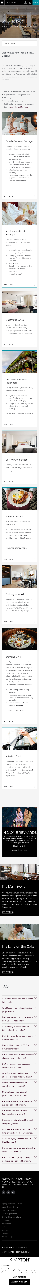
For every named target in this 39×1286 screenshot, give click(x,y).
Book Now (8, 196)
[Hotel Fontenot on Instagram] (13, 1192)
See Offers (7, 912)
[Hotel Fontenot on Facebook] (8, 1192)
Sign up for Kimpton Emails (12, 1203)
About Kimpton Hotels (10, 1207)
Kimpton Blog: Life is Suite (11, 1217)
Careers (5, 1233)
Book (35, 2)
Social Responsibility (9, 1213)
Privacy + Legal (7, 1236)
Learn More (19, 845)
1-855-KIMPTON (9, 1247)
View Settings (19, 1277)
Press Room (6, 1223)
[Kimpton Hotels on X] (3, 1192)
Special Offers (9, 43)
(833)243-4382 (16, 1184)
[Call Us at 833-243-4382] (29, 2)
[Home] (12, 2)
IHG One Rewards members (18, 704)
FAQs (4, 1226)
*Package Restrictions (16, 548)
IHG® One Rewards (9, 1210)
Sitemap (5, 1230)
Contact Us (6, 1220)
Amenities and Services (19, 107)
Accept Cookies (19, 1281)
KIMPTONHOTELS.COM (18, 1252)
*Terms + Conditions (15, 710)
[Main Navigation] (2, 2)
